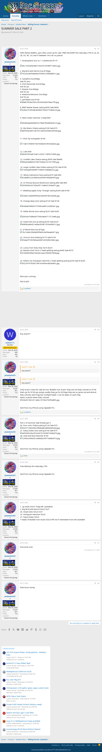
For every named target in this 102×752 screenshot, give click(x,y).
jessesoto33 (7, 32)
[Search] (98, 16)
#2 (98, 330)
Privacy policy (80, 745)
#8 (98, 583)
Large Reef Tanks (12, 668)
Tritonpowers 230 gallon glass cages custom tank (27, 688)
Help (88, 745)
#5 (98, 462)
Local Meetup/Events (14, 676)
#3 (98, 362)
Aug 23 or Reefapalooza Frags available (23, 721)
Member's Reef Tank (13, 684)
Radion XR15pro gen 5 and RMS (20, 712)
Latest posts (8, 648)
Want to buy (11, 701)
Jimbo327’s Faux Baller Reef (18, 663)
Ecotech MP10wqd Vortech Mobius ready (24, 704)
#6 (98, 502)
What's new (28, 16)
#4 (98, 419)
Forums (15, 16)
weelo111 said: (27, 367)
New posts (5, 20)
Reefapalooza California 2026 (18, 671)
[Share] (95, 48)
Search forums (16, 20)
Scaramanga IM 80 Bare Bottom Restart (23, 729)
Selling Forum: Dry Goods (15, 709)
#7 (98, 543)
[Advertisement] (46, 40)
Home (5, 16)
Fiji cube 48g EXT (13, 679)
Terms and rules (67, 745)
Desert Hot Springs (10, 83)
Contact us (56, 745)
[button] (34, 16)
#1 (98, 49)
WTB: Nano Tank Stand (16, 696)
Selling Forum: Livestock (15, 659)
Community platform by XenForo (51, 750)
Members (42, 16)
